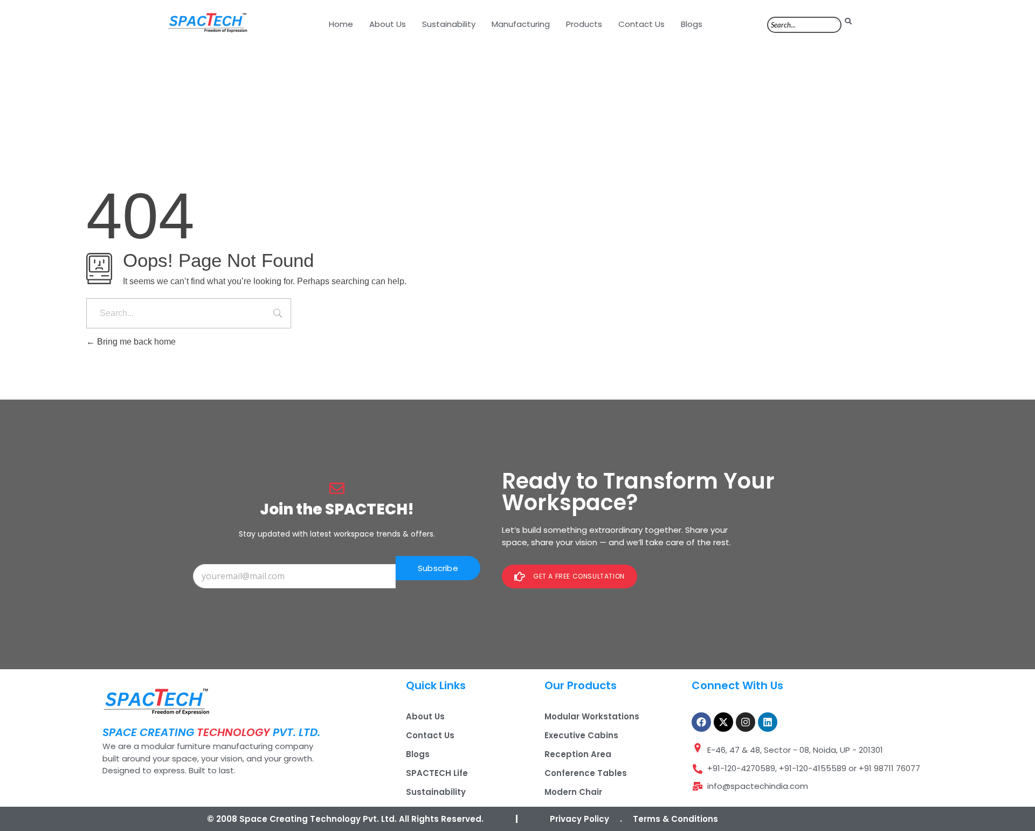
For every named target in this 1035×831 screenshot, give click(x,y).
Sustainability (448, 24)
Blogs (691, 24)
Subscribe (438, 568)
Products (584, 24)
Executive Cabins (581, 735)
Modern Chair (573, 792)
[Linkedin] (767, 722)
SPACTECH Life (437, 773)
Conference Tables (585, 773)
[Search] (848, 21)
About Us (387, 24)
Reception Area (577, 754)
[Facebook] (701, 722)
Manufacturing (521, 24)
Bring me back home (135, 341)
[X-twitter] (723, 722)
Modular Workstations (591, 716)
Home (341, 24)
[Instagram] (745, 722)
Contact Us (641, 24)
